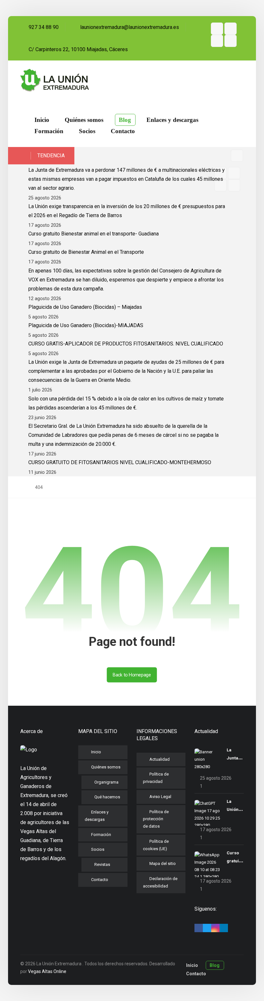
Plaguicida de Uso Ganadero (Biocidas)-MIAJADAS (85, 325)
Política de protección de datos (156, 819)
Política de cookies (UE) (156, 845)
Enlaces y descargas (96, 816)
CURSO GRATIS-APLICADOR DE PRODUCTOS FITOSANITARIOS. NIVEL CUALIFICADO (125, 344)
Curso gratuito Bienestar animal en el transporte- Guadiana (93, 234)
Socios (97, 849)
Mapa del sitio (162, 863)
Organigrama (106, 782)
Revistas (102, 864)
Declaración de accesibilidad (160, 882)
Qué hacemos (107, 796)
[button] (217, 29)
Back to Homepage (132, 674)
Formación (101, 834)
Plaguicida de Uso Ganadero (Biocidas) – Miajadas (85, 307)
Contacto (99, 879)
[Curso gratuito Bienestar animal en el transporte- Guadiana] (207, 864)
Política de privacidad (156, 778)
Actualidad (159, 759)
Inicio (96, 751)
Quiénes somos (105, 767)
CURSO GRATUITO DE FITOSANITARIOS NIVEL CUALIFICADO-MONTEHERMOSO (119, 462)
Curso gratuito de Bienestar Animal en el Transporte (86, 252)
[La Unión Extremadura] (54, 80)
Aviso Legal (160, 796)
